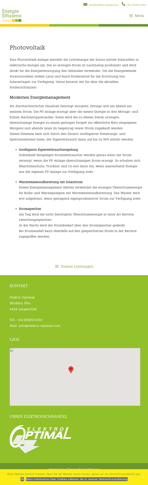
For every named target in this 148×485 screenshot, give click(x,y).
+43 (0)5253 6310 (135, 4)
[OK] (143, 477)
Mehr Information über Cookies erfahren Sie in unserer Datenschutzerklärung (77, 479)
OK (22, 479)
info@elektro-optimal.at (103, 4)
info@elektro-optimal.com (39, 326)
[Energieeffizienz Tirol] (12, 15)
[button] (71, 370)
